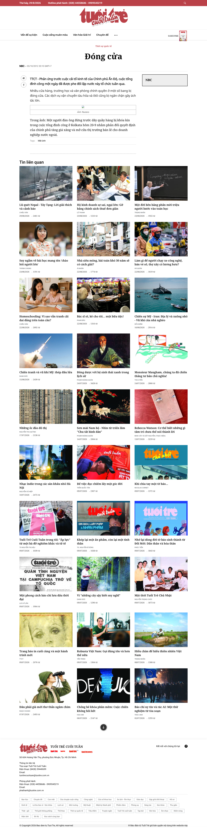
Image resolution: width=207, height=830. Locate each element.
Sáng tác (147, 805)
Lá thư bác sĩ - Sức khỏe (42, 805)
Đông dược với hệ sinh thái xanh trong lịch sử (103, 374)
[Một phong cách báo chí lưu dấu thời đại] (45, 574)
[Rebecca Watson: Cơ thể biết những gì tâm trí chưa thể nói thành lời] (161, 406)
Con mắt (51, 799)
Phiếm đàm (121, 805)
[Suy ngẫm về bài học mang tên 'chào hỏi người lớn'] (45, 239)
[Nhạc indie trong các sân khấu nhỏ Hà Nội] (45, 462)
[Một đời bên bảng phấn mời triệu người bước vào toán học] (161, 183)
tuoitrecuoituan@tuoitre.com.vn (34, 775)
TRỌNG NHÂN (140, 659)
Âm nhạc (164, 811)
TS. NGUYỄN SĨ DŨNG (85, 547)
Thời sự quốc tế (103, 46)
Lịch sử (60, 805)
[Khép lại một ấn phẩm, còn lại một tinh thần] (103, 518)
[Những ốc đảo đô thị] (45, 406)
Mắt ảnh (42, 141)
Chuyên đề (38, 799)
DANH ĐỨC (23, 376)
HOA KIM (80, 715)
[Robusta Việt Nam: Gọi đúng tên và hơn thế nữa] (103, 629)
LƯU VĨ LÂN (23, 603)
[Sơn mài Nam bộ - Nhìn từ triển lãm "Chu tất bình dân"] (103, 406)
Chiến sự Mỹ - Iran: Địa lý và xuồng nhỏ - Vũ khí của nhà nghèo (161, 318)
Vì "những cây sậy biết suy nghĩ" (98, 595)
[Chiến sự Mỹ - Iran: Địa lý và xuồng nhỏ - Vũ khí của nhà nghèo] (161, 295)
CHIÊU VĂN (23, 212)
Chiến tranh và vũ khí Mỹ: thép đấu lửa (45, 372)
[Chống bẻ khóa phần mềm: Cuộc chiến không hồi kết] (103, 685)
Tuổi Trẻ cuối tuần (124, 811)
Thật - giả (25, 811)
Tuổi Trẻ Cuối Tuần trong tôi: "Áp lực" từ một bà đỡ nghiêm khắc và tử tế (44, 541)
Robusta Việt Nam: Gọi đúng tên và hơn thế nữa (103, 653)
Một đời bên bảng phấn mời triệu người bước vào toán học (157, 207)
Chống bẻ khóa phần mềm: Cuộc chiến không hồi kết (102, 709)
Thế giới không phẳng (43, 811)
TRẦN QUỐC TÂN (83, 487)
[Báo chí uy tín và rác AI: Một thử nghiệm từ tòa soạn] (161, 685)
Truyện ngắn (107, 811)
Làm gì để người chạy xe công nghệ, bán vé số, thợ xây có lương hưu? (158, 262)
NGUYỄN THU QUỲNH (27, 432)
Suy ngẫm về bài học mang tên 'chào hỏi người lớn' (43, 262)
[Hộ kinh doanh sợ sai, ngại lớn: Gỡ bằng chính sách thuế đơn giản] (103, 183)
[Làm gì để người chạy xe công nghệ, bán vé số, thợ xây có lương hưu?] (161, 239)
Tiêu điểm (92, 811)
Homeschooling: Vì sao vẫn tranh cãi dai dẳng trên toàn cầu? (43, 318)
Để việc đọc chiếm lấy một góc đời (99, 484)
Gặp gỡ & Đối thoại (156, 799)
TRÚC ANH (139, 715)
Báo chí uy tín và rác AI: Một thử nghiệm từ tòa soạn (156, 709)
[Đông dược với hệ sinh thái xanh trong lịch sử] (103, 350)
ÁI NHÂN (80, 268)
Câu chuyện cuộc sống (69, 799)
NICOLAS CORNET (142, 487)
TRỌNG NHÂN (140, 212)
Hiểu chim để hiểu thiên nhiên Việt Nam (158, 653)
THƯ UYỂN (139, 380)
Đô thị (36, 816)
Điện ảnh (25, 816)
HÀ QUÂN (138, 268)
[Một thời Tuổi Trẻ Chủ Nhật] (161, 574)
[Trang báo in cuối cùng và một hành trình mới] (45, 629)
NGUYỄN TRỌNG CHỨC (143, 599)
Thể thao (61, 811)
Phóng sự (135, 805)
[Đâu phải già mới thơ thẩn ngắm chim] (45, 685)
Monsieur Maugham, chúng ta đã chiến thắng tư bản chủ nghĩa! (161, 374)
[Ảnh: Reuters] (83, 107)
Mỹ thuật (87, 805)
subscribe (173, 35)
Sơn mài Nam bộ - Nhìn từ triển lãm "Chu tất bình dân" (101, 430)
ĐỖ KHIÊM (138, 324)
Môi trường (73, 805)
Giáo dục (140, 799)
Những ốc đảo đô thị (33, 428)
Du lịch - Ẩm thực (124, 799)
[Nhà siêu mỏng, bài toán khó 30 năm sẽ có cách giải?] (103, 239)
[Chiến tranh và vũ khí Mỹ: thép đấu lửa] (45, 350)
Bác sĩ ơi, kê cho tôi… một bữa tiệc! (100, 316)
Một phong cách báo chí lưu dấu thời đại (44, 597)
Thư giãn (173, 805)
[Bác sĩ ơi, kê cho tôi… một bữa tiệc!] (103, 295)
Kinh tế (24, 805)
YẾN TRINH (81, 659)
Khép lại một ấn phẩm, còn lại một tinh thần (103, 541)
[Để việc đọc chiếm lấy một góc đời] (103, 462)
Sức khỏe (160, 805)
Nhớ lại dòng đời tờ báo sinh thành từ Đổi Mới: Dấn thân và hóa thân (160, 541)
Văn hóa (152, 811)
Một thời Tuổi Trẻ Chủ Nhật (153, 595)
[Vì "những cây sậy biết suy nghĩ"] (103, 574)
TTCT (21, 659)
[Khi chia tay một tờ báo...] (161, 462)
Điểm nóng (178, 811)
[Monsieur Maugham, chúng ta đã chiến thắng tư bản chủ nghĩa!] (161, 350)
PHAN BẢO (81, 320)
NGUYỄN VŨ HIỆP (26, 491)
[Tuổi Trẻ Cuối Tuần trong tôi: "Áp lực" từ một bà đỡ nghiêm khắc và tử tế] (45, 518)
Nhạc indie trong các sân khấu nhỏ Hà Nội (44, 486)
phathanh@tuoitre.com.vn (31, 790)
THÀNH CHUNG (25, 268)
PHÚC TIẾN (139, 547)
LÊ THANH (81, 212)
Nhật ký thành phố (103, 805)
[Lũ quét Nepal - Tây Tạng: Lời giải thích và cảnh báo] (45, 183)
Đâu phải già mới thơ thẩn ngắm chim (44, 707)
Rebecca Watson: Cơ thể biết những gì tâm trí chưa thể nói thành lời (160, 430)
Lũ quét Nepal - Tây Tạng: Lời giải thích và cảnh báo (45, 207)
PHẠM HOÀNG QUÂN (85, 380)
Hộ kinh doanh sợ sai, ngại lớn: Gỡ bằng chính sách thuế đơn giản (100, 207)
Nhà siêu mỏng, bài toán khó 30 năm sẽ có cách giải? (103, 262)
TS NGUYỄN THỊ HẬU (27, 547)
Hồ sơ (172, 799)
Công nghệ (88, 799)
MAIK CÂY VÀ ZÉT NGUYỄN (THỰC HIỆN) (150, 436)
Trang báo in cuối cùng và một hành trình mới (43, 653)
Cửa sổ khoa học (105, 799)
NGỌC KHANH (24, 711)
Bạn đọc (25, 799)
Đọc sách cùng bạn (52, 816)
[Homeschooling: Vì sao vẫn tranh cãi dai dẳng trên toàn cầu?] (45, 295)
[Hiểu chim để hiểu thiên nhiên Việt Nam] (161, 629)
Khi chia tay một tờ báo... (151, 484)
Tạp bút (141, 811)
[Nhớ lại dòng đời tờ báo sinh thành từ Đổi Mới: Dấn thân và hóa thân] (161, 518)
